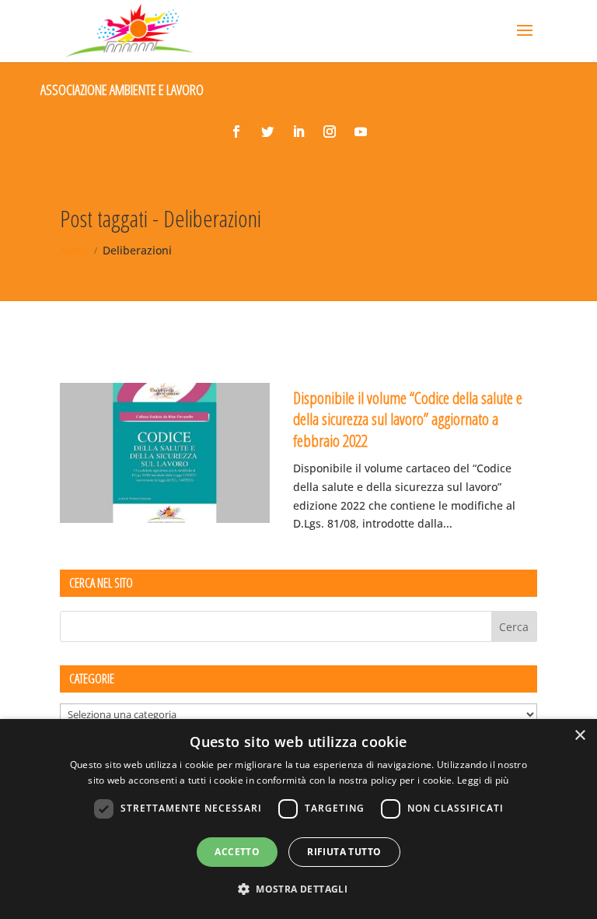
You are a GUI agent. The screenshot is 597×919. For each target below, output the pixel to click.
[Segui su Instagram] (329, 131)
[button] (298, 889)
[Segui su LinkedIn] (298, 131)
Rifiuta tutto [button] (344, 851)
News (74, 250)
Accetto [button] (237, 851)
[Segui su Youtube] (360, 131)
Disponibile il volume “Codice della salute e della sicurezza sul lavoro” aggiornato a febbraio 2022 (407, 419)
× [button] (579, 736)
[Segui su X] (267, 131)
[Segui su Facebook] (236, 131)
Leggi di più (483, 780)
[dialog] (298, 819)
